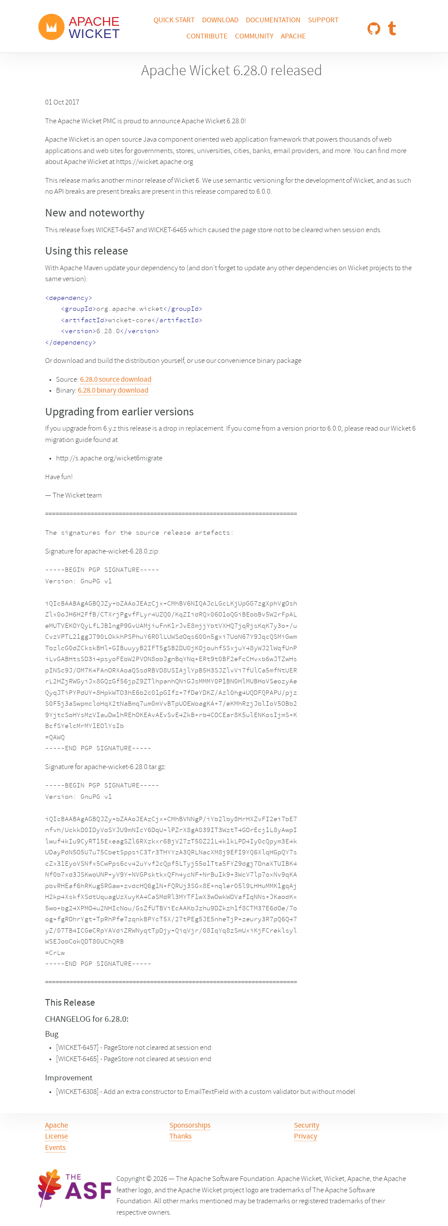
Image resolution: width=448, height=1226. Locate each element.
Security (306, 1126)
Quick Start (174, 20)
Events (55, 1148)
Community (254, 37)
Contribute (207, 37)
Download (220, 20)
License (56, 1137)
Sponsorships (189, 1126)
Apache (293, 37)
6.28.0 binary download (113, 391)
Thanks (180, 1137)
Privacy (305, 1137)
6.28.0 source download (115, 380)
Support (323, 20)
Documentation (273, 20)
